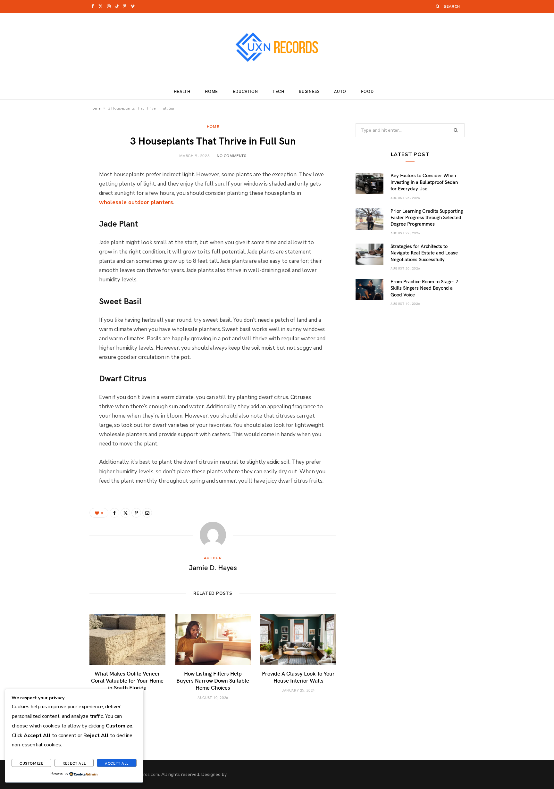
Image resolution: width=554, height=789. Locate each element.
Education (245, 91)
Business (309, 91)
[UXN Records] (277, 47)
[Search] (438, 6)
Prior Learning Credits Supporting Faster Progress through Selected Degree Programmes (426, 217)
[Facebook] (57, 193)
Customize (31, 763)
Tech (278, 91)
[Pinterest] (57, 226)
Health (182, 91)
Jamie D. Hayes (213, 567)
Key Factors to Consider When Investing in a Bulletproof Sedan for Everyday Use (424, 182)
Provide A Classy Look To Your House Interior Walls (298, 676)
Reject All (74, 763)
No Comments (232, 155)
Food (367, 91)
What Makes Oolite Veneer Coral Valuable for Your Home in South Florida (127, 680)
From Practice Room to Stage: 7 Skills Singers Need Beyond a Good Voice (424, 288)
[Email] (57, 242)
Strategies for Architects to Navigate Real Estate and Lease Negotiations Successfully (424, 252)
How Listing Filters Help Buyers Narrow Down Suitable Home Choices (212, 680)
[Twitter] (57, 209)
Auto (340, 91)
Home (211, 91)
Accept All (117, 763)
